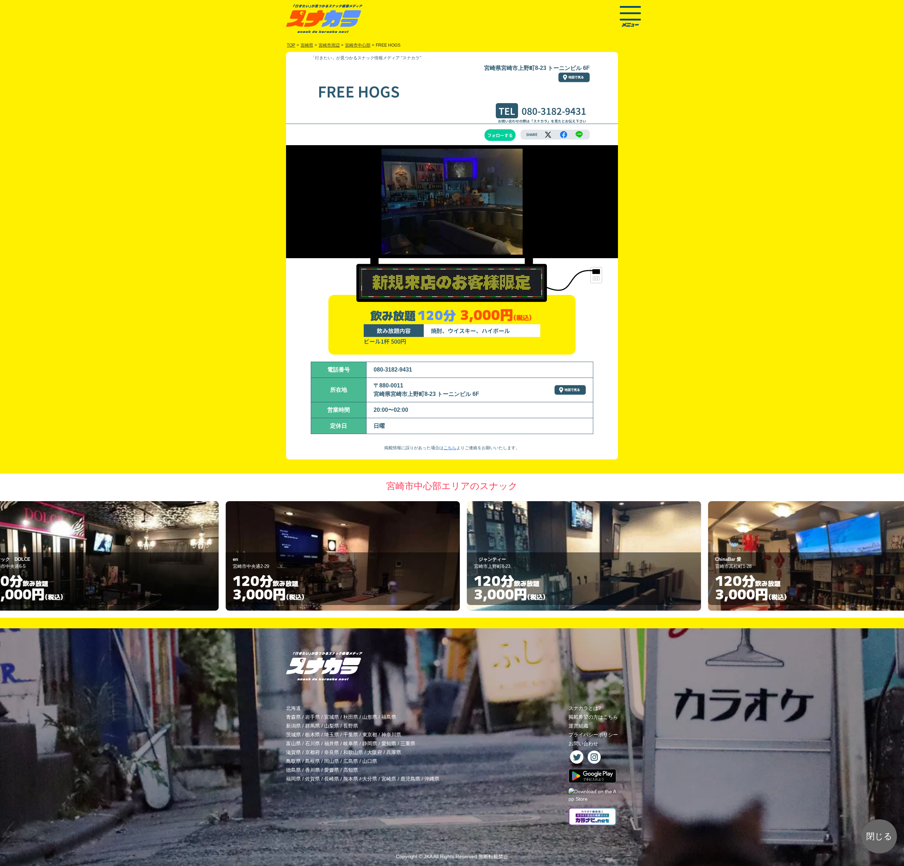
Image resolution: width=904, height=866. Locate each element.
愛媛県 (331, 770)
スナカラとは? (585, 708)
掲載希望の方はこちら (593, 717)
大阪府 (374, 752)
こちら (450, 447)
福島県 (388, 717)
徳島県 (293, 770)
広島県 (350, 761)
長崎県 (331, 779)
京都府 (312, 752)
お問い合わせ (583, 743)
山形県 (369, 717)
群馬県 (312, 726)
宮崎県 (388, 779)
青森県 (293, 717)
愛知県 (388, 743)
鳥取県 (293, 761)
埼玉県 (331, 734)
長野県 (350, 726)
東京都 (369, 734)
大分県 (369, 779)
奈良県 (331, 752)
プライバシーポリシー (593, 734)
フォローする (500, 135)
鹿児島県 (410, 779)
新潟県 (293, 726)
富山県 (293, 743)
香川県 (312, 770)
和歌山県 (353, 752)
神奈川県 (391, 734)
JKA (428, 856)
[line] (579, 134)
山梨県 (331, 726)
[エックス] (548, 134)
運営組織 (578, 726)
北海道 (293, 708)
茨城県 (293, 734)
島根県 (312, 761)
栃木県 (312, 734)
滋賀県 (293, 752)
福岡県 (293, 779)
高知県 (350, 770)
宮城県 (331, 717)
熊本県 (350, 779)
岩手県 (312, 717)
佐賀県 (312, 779)
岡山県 (331, 761)
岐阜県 (350, 743)
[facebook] (564, 134)
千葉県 (350, 734)
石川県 (312, 743)
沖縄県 (431, 779)
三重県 (407, 743)
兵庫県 (393, 752)
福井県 (331, 743)
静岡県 (369, 743)
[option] (211, 556)
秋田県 (350, 717)
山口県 (369, 761)
